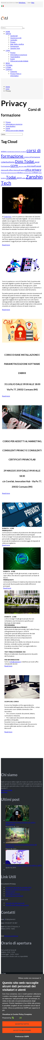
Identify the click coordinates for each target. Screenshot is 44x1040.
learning (21, 166)
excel (37, 162)
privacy (36, 170)
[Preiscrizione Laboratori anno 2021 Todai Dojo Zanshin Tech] (22, 213)
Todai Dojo (7, 217)
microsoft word (19, 170)
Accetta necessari (22, 1030)
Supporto (13, 71)
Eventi (12, 59)
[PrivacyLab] (16, 1018)
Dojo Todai (25, 161)
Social (30, 173)
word (19, 177)
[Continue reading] (17, 820)
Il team (8, 67)
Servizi (8, 34)
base (13, 151)
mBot (25, 166)
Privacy (12, 42)
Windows (22, 3)
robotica (20, 173)
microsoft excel (34, 166)
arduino (4, 151)
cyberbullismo (8, 162)
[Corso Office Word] (22, 698)
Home (8, 31)
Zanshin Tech (15, 48)
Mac (32, 3)
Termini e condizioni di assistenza (18, 889)
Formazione (14, 46)
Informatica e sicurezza (18, 55)
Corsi (8, 50)
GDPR (14, 166)
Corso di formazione (32, 157)
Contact (9, 69)
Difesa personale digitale (19, 61)
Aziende (9, 151)
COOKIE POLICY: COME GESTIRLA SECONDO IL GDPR (24, 865)
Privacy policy (10, 892)
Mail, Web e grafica (17, 44)
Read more (6, 245)
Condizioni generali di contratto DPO (18, 887)
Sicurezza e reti (15, 38)
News (8, 63)
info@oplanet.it (15, 662)
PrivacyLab (4, 173)
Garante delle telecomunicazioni (17, 905)
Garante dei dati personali (15, 903)
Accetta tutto (22, 1024)
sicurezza (26, 173)
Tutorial (9, 65)
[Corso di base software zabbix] (22, 342)
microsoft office (7, 170)
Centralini (13, 40)
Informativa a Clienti (13, 894)
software (35, 173)
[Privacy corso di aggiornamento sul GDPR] (22, 428)
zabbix (24, 178)
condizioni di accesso (21, 151)
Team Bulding (15, 57)
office (28, 169)
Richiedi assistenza (11, 936)
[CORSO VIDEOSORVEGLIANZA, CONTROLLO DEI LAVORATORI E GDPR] (22, 526)
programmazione (12, 173)
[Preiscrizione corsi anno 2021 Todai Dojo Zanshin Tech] (22, 278)
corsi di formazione (21, 153)
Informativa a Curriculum (14, 896)
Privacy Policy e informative (15, 75)
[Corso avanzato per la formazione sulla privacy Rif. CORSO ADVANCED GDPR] (22, 569)
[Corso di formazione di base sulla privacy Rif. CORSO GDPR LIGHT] (22, 613)
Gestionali (14, 36)
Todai (11, 177)
